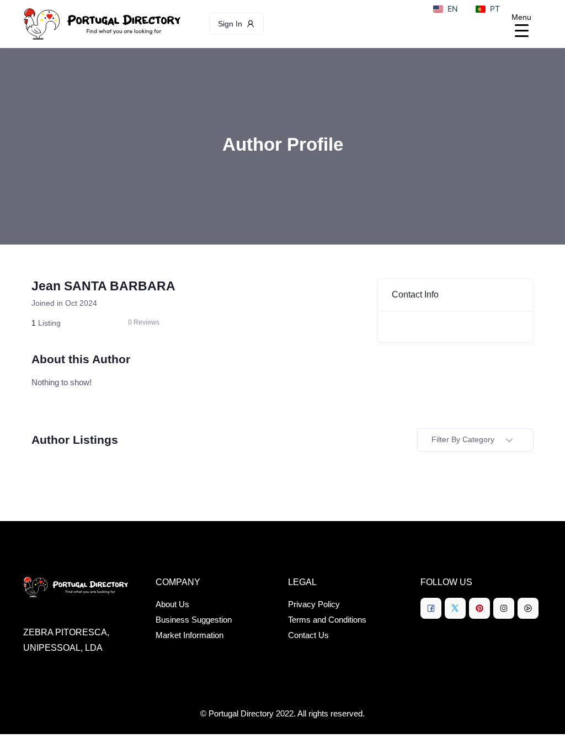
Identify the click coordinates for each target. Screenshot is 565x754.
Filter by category (462, 439)
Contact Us (308, 635)
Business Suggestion (194, 619)
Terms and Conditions (327, 619)
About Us (172, 604)
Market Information (189, 635)
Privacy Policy (314, 604)
